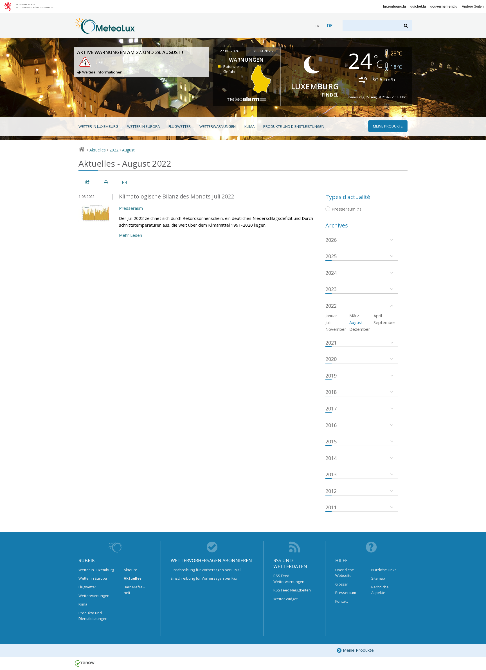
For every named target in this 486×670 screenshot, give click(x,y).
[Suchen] (406, 25)
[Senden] (125, 182)
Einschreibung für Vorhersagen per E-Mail (206, 569)
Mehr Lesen (130, 235)
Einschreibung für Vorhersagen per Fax (204, 578)
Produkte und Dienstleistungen (293, 126)
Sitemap (378, 578)
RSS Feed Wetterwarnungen (288, 578)
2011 (331, 507)
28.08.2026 (263, 50)
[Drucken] (106, 182)
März (354, 315)
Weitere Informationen (102, 72)
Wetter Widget (285, 598)
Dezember (359, 329)
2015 (331, 441)
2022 (113, 150)
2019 (331, 375)
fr (317, 26)
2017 (331, 408)
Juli (327, 322)
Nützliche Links (384, 569)
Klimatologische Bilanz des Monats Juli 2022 (176, 196)
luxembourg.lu (394, 6)
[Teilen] (87, 182)
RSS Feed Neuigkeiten (292, 590)
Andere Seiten (473, 6)
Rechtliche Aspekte (380, 589)
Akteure (130, 569)
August (128, 150)
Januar (331, 315)
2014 (331, 458)
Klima (249, 126)
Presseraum (131, 208)
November (335, 329)
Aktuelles (97, 150)
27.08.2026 (229, 50)
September (384, 322)
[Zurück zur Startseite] (104, 31)
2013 (331, 474)
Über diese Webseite (344, 572)
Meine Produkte (358, 650)
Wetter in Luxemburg (98, 126)
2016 (331, 425)
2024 (331, 272)
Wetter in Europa (143, 126)
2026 (331, 239)
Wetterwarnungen (217, 126)
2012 (331, 491)
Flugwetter (179, 126)
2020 (331, 359)
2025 (331, 256)
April (378, 315)
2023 (331, 289)
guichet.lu (418, 6)
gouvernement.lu (443, 6)
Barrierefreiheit (134, 589)
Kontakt (341, 601)
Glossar (341, 584)
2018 (331, 391)
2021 (331, 342)
